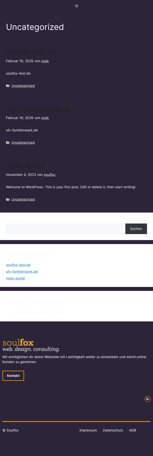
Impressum (88, 430)
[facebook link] (148, 399)
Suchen (12, 221)
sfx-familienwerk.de (38, 109)
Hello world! (25, 166)
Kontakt (13, 376)
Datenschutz (113, 430)
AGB (132, 430)
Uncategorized (23, 86)
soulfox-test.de (31, 52)
